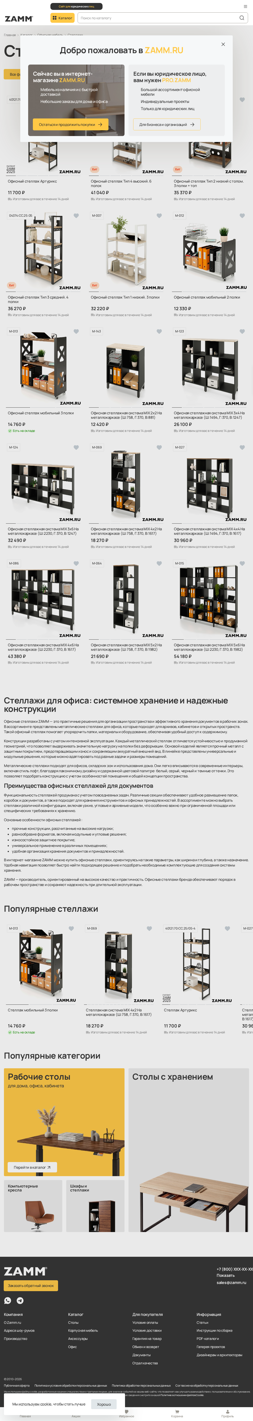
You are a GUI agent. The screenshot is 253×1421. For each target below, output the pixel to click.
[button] (245, 6)
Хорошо (104, 1404)
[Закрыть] (223, 44)
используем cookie (35, 1404)
